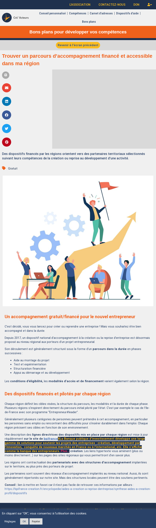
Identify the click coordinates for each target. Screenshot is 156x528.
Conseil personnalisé (52, 13)
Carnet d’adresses (101, 13)
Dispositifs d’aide (127, 13)
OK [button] (24, 521)
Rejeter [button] (36, 521)
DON (136, 4)
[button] (5, 75)
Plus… (65, 451)
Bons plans (89, 21)
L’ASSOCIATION (79, 4)
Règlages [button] (10, 521)
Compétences (77, 13)
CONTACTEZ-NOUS (112, 4)
